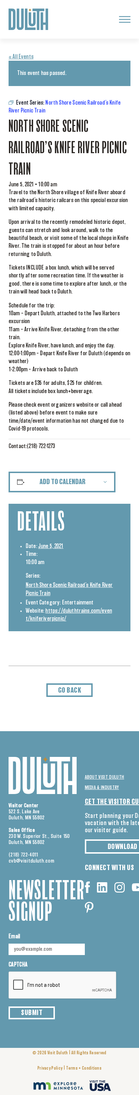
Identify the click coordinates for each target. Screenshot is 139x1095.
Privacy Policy (49, 1068)
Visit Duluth (57, 1053)
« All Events (21, 57)
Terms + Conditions (84, 1068)
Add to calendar (63, 482)
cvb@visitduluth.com (31, 861)
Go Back (69, 690)
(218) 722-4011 (23, 855)
